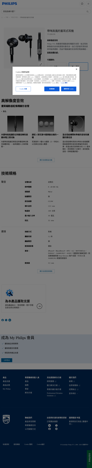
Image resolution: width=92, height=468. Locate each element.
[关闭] (76, 69)
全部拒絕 (51, 88)
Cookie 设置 (23, 88)
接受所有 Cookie (69, 88)
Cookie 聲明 (64, 82)
